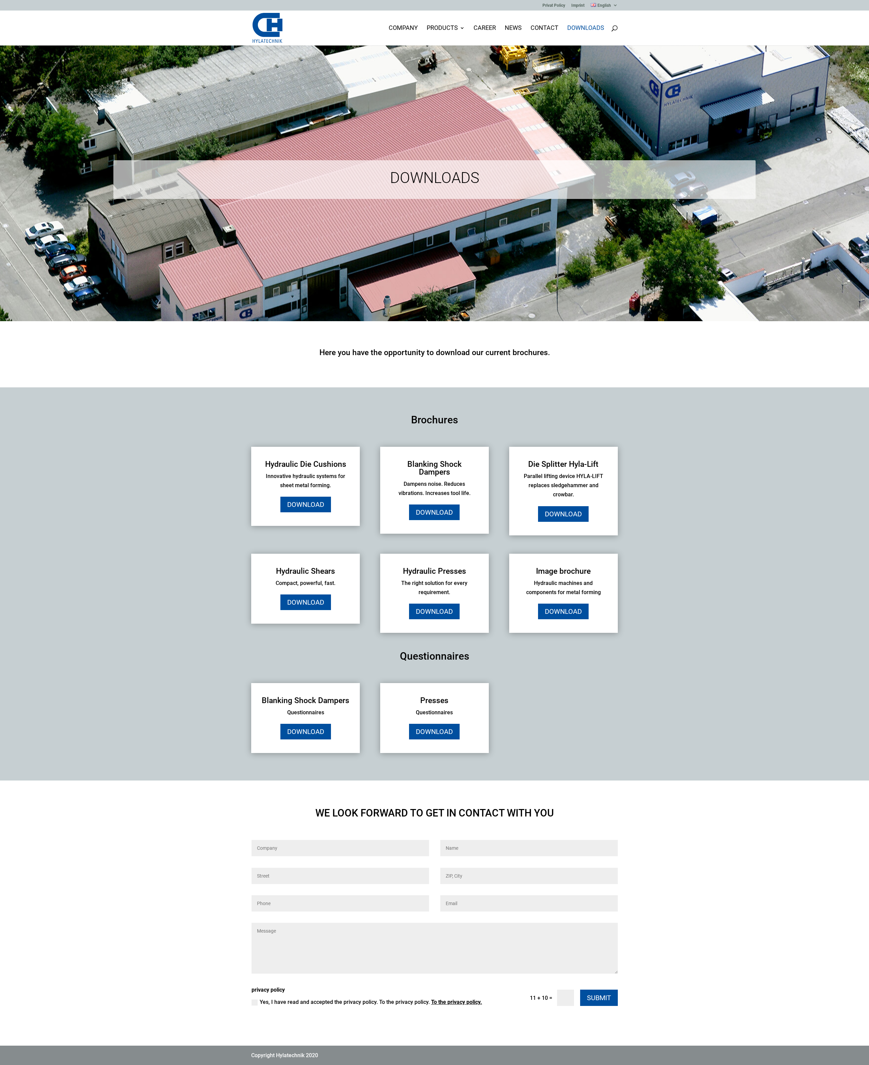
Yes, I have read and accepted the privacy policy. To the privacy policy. (371, 1002)
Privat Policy (553, 5)
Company (403, 28)
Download (305, 504)
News (513, 28)
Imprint (578, 5)
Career (485, 28)
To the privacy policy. (456, 1002)
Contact (544, 28)
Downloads (585, 28)
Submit (599, 998)
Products (442, 28)
